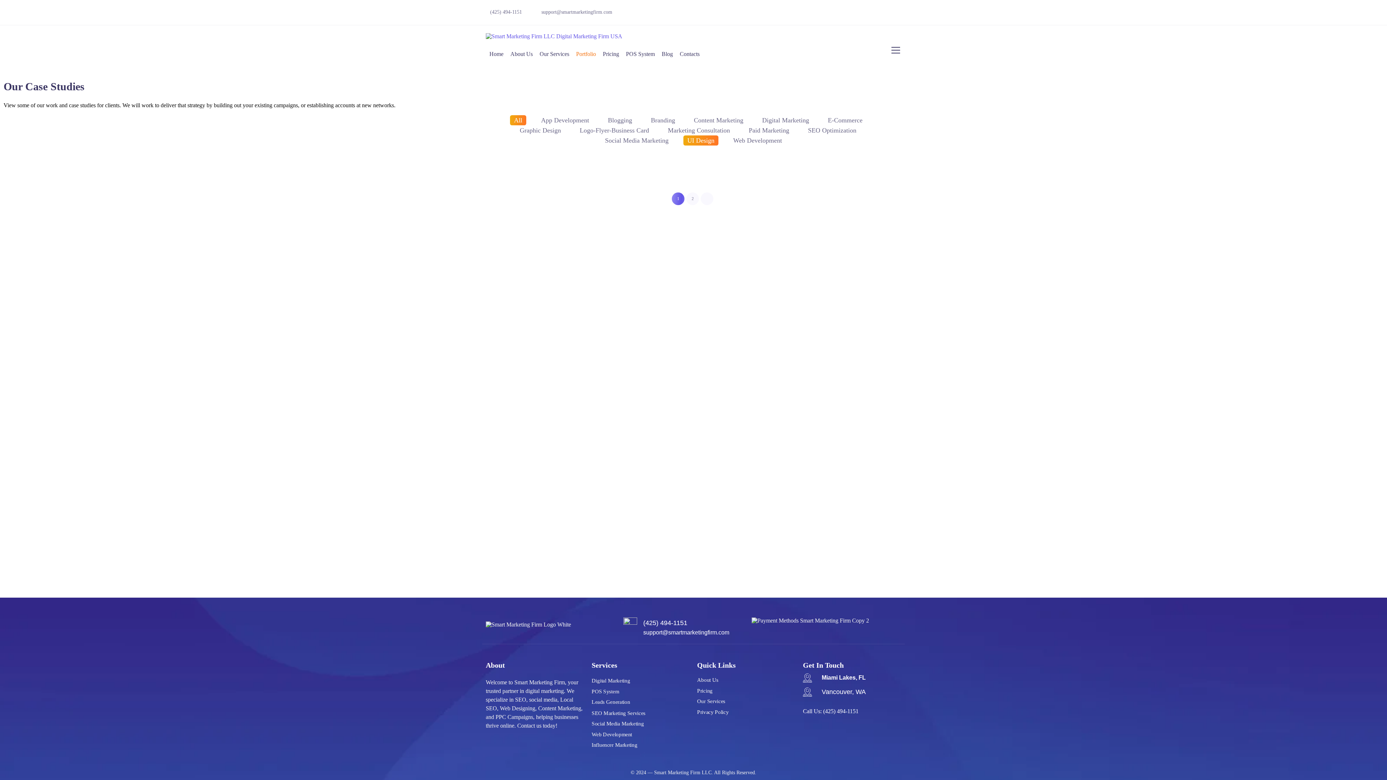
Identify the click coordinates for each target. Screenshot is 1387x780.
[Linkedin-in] (896, 14)
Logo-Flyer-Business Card (614, 130)
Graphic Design (540, 130)
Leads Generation (611, 702)
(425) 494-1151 (841, 711)
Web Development (612, 734)
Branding (663, 120)
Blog (667, 54)
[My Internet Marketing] (520, 174)
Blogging (620, 120)
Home (496, 54)
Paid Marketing (769, 130)
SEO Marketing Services (618, 713)
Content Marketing (718, 120)
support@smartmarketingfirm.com (576, 12)
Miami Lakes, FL (844, 678)
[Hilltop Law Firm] (1212, 174)
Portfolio (586, 54)
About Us (521, 54)
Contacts (690, 54)
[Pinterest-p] (871, 14)
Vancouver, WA (844, 692)
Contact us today (536, 726)
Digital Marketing (785, 120)
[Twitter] (771, 14)
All (518, 120)
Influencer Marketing (614, 745)
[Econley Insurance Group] (866, 174)
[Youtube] (821, 14)
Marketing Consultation (699, 130)
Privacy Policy (713, 712)
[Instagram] (846, 14)
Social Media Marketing (618, 724)
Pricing (611, 54)
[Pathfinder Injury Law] (174, 174)
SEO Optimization (832, 130)
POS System (640, 54)
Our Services (554, 54)
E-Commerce (845, 120)
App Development (565, 120)
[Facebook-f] (796, 14)
